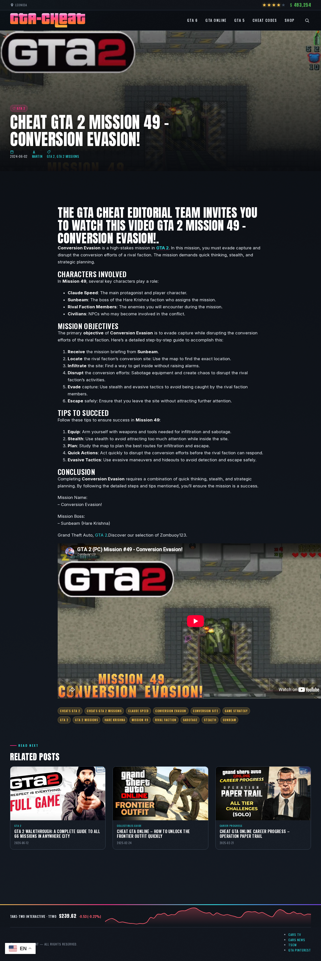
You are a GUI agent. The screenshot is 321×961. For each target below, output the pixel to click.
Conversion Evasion (170, 711)
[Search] (307, 20)
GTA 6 (192, 20)
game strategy (236, 711)
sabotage (190, 720)
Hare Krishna (115, 720)
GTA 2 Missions (68, 156)
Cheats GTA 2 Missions (104, 711)
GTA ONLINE (215, 20)
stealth (210, 720)
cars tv (294, 934)
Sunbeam (229, 720)
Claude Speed (138, 711)
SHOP (289, 20)
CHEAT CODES (265, 20)
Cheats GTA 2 (70, 711)
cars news (296, 939)
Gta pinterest (299, 950)
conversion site (205, 711)
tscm (292, 944)
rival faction (165, 720)
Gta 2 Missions (86, 720)
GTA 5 (239, 20)
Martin (37, 156)
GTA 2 (51, 156)
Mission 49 (140, 720)
